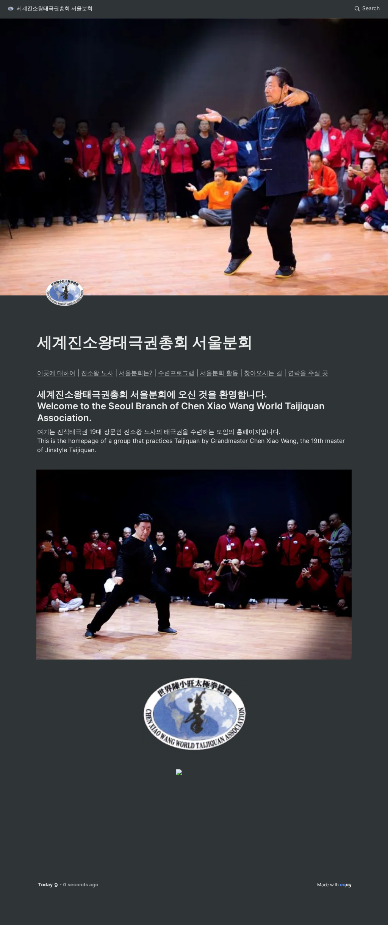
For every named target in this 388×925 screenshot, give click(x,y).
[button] (50, 8)
